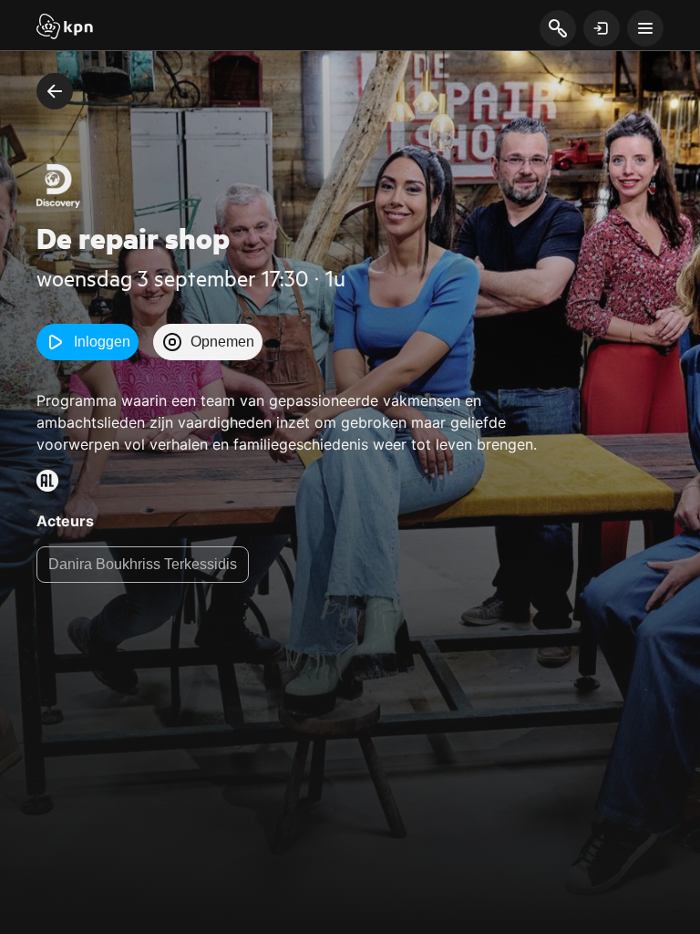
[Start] (65, 28)
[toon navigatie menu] (645, 28)
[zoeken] (557, 29)
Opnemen (222, 341)
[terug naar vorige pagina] (54, 91)
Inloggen (102, 341)
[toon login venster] (601, 28)
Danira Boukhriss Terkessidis (142, 564)
